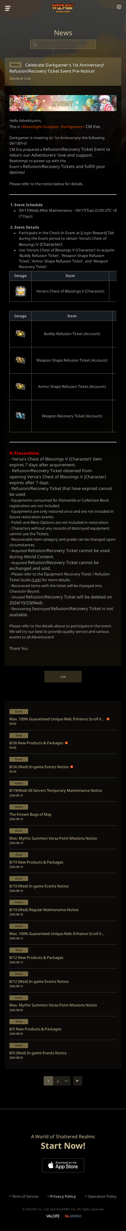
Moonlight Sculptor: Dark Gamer (63, 8)
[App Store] (63, 1165)
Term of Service (25, 1196)
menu (8, 8)
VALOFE (53, 1216)
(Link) (36, 579)
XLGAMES (73, 1216)
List (63, 676)
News (63, 32)
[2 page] (77, 1080)
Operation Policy (102, 1196)
